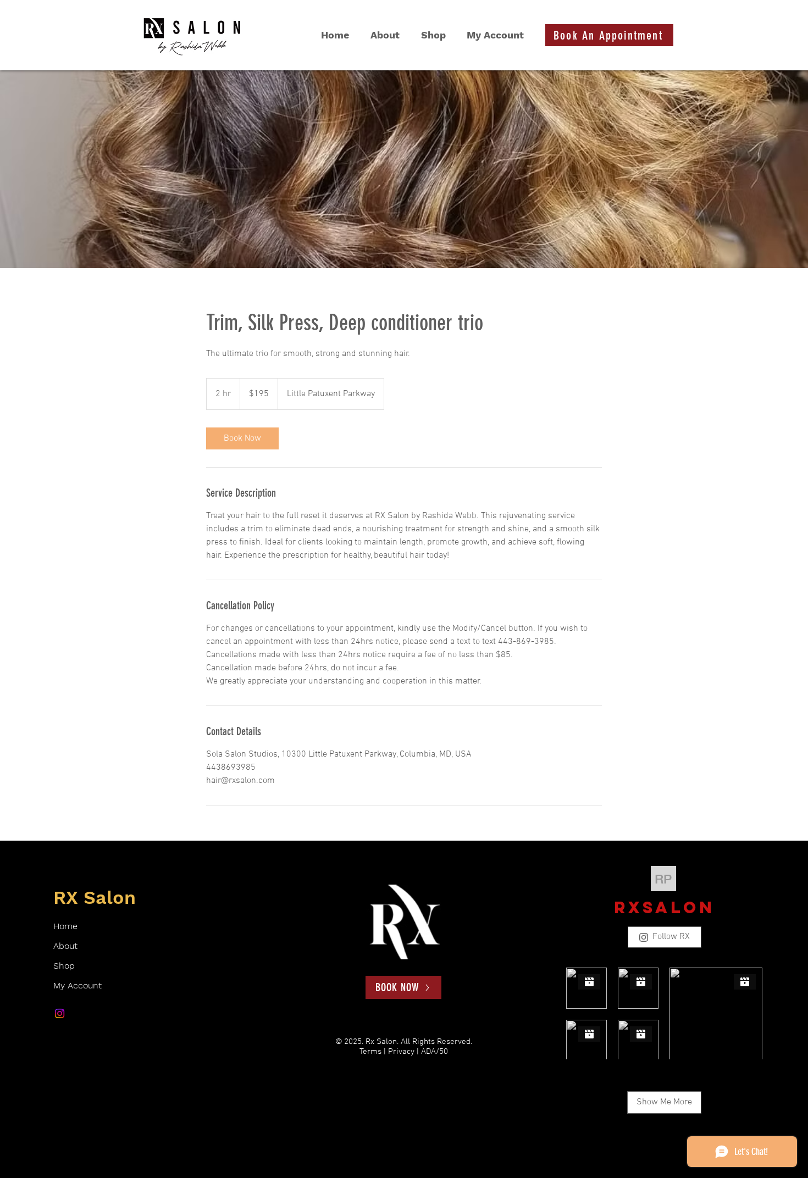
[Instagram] (59, 1013)
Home (65, 926)
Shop (64, 965)
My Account (77, 985)
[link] (242, 438)
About (65, 946)
